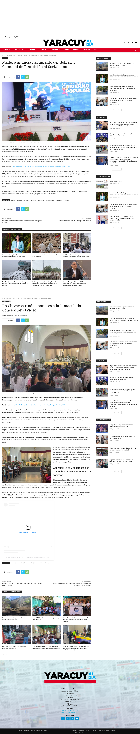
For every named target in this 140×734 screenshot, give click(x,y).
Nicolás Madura (50, 200)
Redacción (7, 72)
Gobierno (33, 200)
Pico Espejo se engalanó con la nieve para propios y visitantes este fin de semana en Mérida (15, 283)
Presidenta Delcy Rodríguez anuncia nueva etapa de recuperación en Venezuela (15, 255)
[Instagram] (128, 42)
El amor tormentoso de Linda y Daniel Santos (75, 221)
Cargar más (116, 110)
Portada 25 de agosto (116, 181)
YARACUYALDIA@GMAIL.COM (70, 712)
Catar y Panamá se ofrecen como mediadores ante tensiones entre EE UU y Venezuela (41, 166)
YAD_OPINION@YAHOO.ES (70, 710)
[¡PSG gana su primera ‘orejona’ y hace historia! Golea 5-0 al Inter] (102, 137)
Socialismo (59, 200)
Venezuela (9, 55)
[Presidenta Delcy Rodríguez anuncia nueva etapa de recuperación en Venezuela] (16, 243)
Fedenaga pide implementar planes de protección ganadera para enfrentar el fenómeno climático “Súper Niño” (44, 283)
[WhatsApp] (27, 77)
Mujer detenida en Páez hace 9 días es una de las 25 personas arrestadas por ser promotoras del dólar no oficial (123, 124)
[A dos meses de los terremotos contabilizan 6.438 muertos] (46, 243)
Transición (66, 200)
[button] (135, 50)
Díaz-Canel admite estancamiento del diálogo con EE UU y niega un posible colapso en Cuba (122, 218)
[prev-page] (3, 290)
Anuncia (13, 200)
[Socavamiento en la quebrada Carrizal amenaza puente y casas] (102, 66)
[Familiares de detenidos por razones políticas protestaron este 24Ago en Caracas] (77, 243)
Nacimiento (41, 200)
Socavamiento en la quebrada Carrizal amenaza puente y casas (122, 64)
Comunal (19, 200)
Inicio (3, 55)
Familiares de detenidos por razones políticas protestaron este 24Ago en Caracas (76, 255)
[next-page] (6, 290)
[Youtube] (136, 42)
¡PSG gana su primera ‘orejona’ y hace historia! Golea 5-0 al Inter (122, 135)
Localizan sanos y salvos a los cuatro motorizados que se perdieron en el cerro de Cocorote (123, 88)
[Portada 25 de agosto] (102, 184)
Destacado (26, 200)
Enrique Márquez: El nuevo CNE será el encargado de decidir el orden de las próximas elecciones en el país (75, 283)
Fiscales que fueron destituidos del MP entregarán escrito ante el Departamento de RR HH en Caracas (123, 147)
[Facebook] (124, 42)
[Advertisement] (57, 13)
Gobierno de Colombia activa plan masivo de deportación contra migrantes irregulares (123, 100)
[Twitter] (132, 42)
